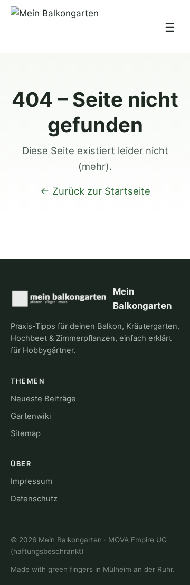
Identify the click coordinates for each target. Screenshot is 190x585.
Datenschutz (34, 498)
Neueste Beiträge (43, 399)
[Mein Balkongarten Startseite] (55, 27)
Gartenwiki (31, 416)
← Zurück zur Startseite (95, 191)
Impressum (31, 481)
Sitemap (26, 433)
